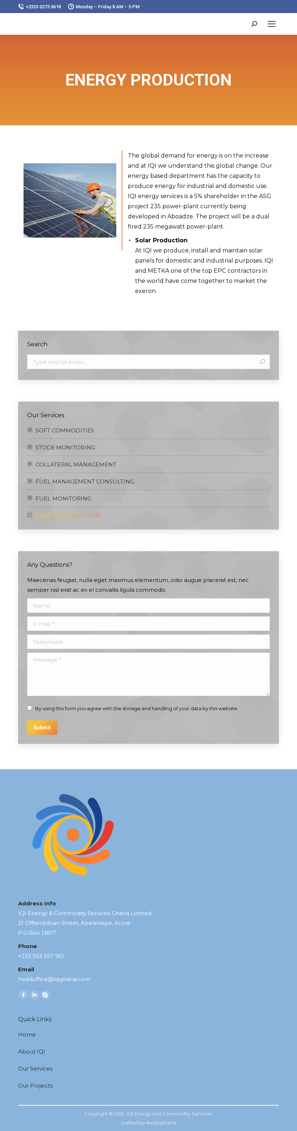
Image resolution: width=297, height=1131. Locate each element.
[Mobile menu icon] (271, 24)
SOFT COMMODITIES (64, 430)
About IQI (31, 1051)
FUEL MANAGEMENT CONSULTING (84, 481)
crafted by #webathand (148, 1123)
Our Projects (35, 1085)
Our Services (35, 1068)
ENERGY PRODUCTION (68, 515)
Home (27, 1034)
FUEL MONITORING (63, 498)
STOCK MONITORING (65, 447)
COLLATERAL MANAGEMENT (75, 464)
